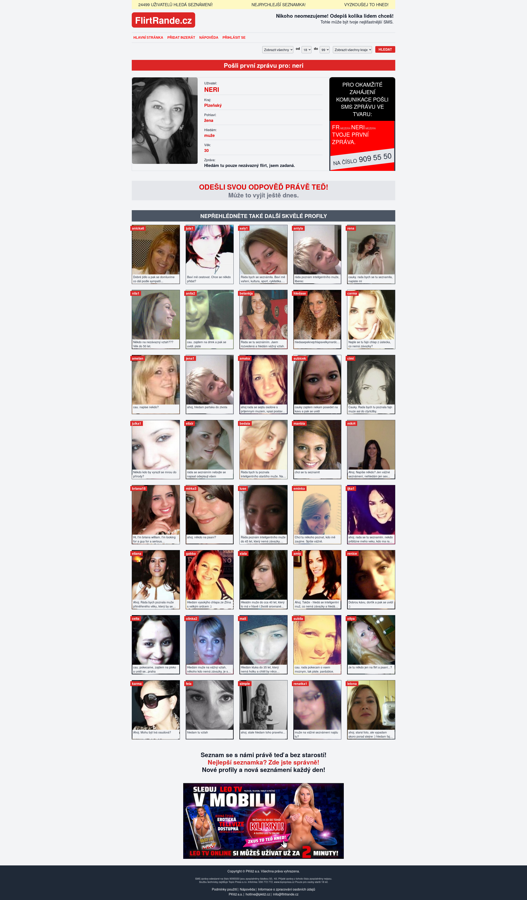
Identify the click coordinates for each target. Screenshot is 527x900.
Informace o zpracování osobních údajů (286, 889)
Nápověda (208, 37)
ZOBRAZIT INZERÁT (156, 252)
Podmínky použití (224, 889)
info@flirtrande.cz (285, 894)
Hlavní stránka (148, 37)
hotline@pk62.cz (258, 894)
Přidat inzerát (181, 37)
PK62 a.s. (236, 894)
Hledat (385, 49)
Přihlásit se (234, 37)
